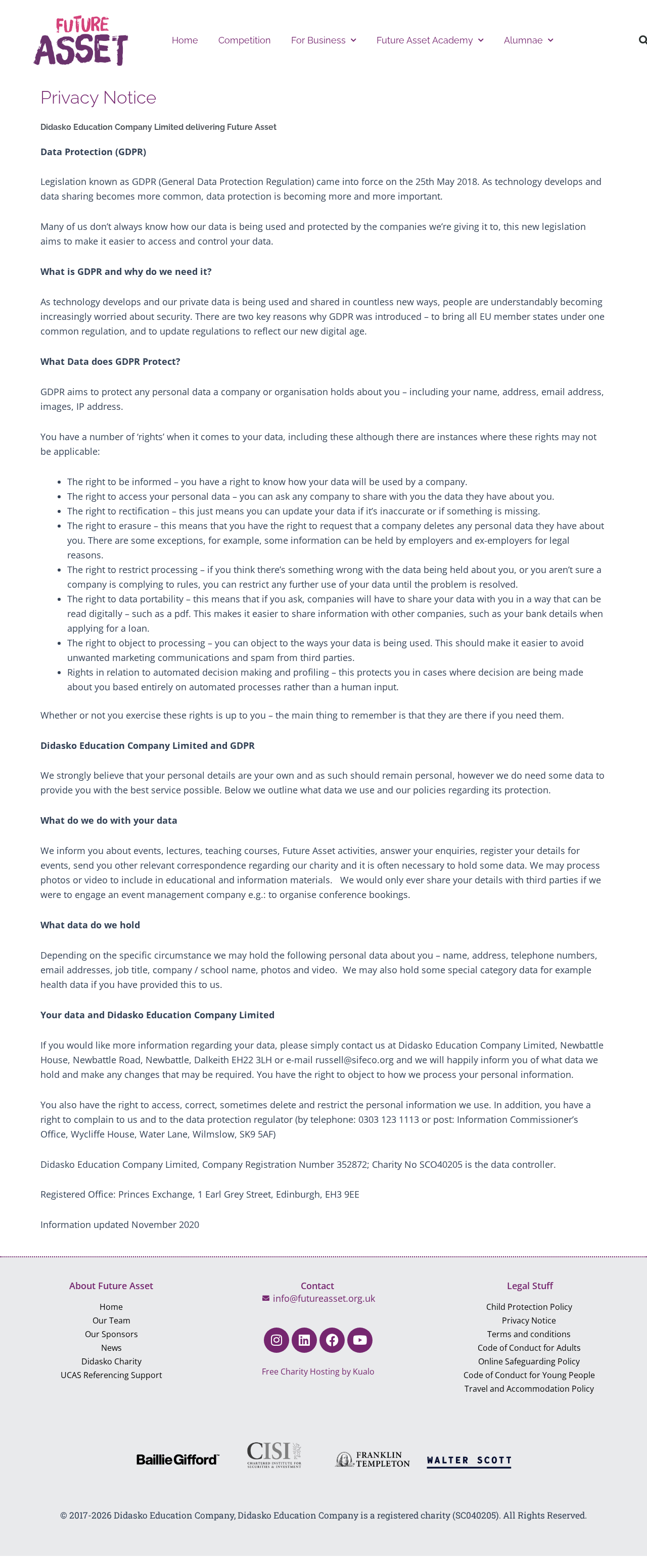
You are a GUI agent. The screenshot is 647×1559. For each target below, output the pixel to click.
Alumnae (523, 40)
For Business (318, 40)
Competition (244, 40)
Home (185, 40)
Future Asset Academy (425, 40)
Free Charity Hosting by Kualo (318, 1371)
